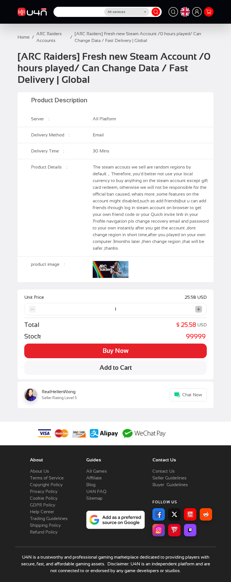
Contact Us (163, 471)
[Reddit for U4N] (206, 514)
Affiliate (94, 477)
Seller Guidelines (169, 477)
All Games (96, 471)
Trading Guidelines (49, 518)
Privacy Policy (43, 491)
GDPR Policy (42, 505)
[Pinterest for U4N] (174, 530)
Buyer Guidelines (170, 484)
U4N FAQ (96, 491)
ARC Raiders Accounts (49, 37)
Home (23, 37)
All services (116, 12)
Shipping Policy (45, 525)
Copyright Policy (46, 484)
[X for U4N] (174, 514)
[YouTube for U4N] (190, 514)
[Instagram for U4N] (158, 530)
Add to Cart (115, 367)
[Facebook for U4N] (158, 514)
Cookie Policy (43, 498)
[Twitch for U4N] (190, 530)
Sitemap (94, 498)
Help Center (42, 511)
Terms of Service (47, 477)
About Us (39, 471)
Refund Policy (43, 532)
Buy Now (115, 350)
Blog (90, 484)
